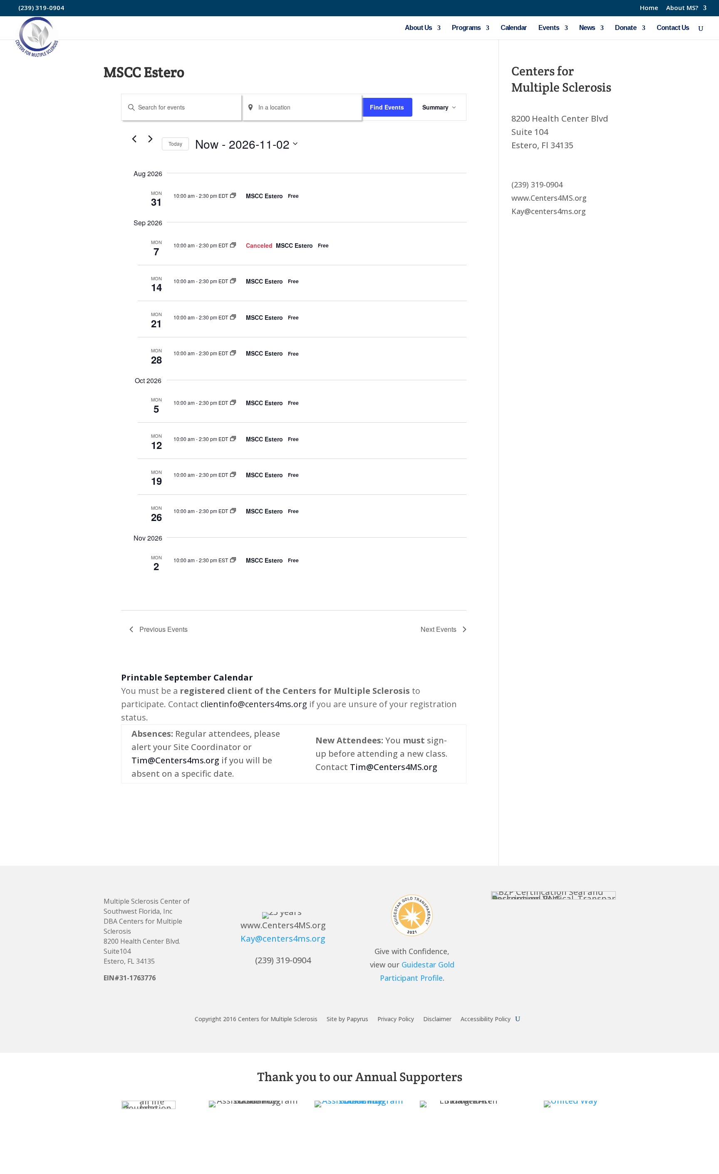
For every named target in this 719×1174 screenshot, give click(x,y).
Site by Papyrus (347, 1018)
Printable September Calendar (187, 677)
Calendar (514, 28)
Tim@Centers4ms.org (175, 760)
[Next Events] (151, 139)
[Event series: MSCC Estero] (233, 195)
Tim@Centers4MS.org (393, 767)
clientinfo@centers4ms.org (254, 704)
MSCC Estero (264, 196)
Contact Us (673, 28)
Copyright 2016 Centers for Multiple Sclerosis (256, 1018)
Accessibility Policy (486, 1018)
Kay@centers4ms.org (282, 938)
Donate (626, 28)
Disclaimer (437, 1018)
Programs (466, 28)
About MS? (682, 8)
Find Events (387, 107)
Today (175, 143)
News (587, 28)
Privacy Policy (395, 1018)
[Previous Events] (134, 139)
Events (548, 28)
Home (649, 8)
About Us (418, 28)
